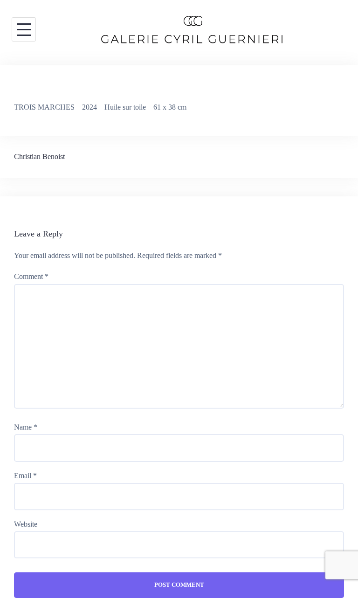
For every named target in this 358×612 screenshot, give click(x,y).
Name (25, 427)
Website (25, 524)
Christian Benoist (39, 156)
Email (25, 476)
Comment (31, 276)
